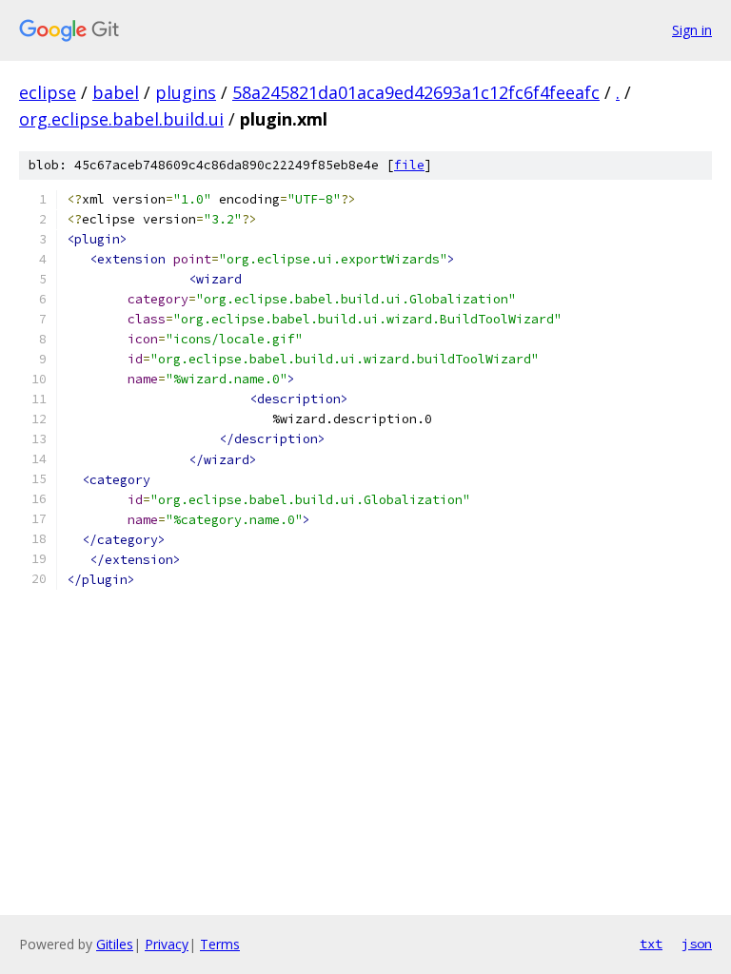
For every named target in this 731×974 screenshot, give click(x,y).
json (697, 943)
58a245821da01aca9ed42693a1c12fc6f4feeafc (416, 92)
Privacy (166, 944)
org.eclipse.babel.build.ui (121, 118)
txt (651, 943)
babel (115, 92)
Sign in (692, 30)
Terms (220, 944)
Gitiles (114, 944)
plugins (185, 92)
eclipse (47, 92)
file (409, 165)
